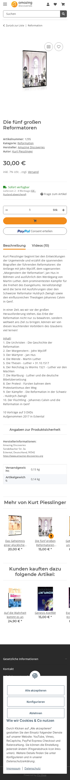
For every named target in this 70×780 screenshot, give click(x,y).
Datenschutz (32, 768)
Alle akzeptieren (35, 690)
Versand (33, 172)
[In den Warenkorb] (5, 37)
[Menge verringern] (6, 210)
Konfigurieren (36, 701)
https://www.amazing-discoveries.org (23, 456)
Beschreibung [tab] (14, 245)
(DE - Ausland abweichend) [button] (19, 192)
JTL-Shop (41, 775)
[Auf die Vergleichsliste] (48, 46)
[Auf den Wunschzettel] (58, 46)
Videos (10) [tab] (40, 245)
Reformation (26, 143)
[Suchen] (63, 13)
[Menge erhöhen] (63, 210)
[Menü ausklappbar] (5, 2)
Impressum (13, 768)
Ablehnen (35, 713)
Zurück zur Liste (15, 25)
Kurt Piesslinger (22, 151)
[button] (48, 4)
